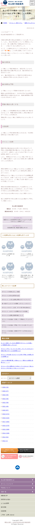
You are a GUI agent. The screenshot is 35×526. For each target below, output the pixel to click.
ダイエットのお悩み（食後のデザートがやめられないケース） (17, 331)
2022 (6, 402)
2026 (6, 387)
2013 (6, 437)
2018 (6, 418)
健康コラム (28, 23)
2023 (6, 398)
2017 (6, 421)
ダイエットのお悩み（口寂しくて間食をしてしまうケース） (17, 320)
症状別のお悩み (5, 499)
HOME (5, 23)
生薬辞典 (3, 511)
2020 (6, 410)
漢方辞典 (3, 507)
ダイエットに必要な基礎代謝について (12, 315)
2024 (6, 395)
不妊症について (5, 487)
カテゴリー (4, 378)
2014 (6, 433)
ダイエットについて (7, 484)
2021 (6, 406)
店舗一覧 (3, 491)
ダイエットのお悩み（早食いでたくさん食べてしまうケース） (17, 326)
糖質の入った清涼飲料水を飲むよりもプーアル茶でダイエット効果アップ (17, 220)
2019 (6, 414)
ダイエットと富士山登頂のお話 (11, 295)
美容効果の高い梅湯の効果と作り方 (17, 227)
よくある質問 (5, 503)
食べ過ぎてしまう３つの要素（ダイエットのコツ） (16, 303)
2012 (5, 441)
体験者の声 (4, 495)
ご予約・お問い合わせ (7, 514)
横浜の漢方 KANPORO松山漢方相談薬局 (17, 522)
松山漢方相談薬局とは (7, 480)
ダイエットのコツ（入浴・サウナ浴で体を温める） (16, 307)
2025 (6, 391)
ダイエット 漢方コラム (15, 23)
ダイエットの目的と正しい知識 (11, 291)
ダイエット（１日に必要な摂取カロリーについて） (16, 299)
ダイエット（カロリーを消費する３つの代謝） (15, 311)
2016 (6, 425)
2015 (6, 429)
